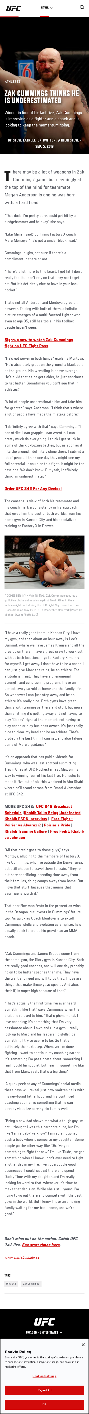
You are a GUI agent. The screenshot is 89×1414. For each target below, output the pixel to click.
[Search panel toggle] (82, 7)
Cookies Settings (44, 1376)
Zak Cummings (31, 1284)
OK (44, 1404)
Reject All (44, 1390)
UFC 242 (11, 1284)
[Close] (83, 1345)
